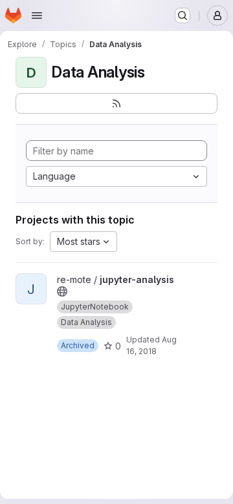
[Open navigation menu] (37, 15)
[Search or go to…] (182, 15)
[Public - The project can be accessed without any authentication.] (62, 291)
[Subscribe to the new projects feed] (116, 103)
